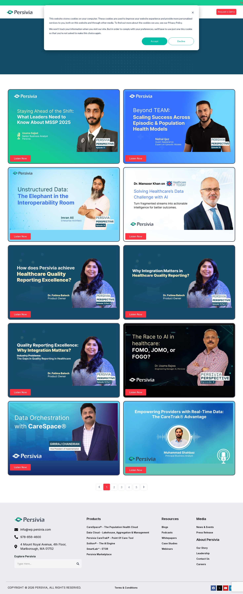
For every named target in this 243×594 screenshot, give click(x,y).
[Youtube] (225, 588)
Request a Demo (226, 11)
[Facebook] (213, 588)
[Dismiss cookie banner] (193, 12)
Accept (154, 41)
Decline (181, 41)
